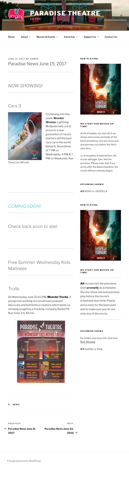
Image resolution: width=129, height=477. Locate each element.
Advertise (69, 36)
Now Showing (87, 341)
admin (34, 59)
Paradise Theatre (65, 13)
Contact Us (111, 36)
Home (11, 36)
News (16, 404)
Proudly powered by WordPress (24, 460)
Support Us (90, 36)
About (24, 36)
